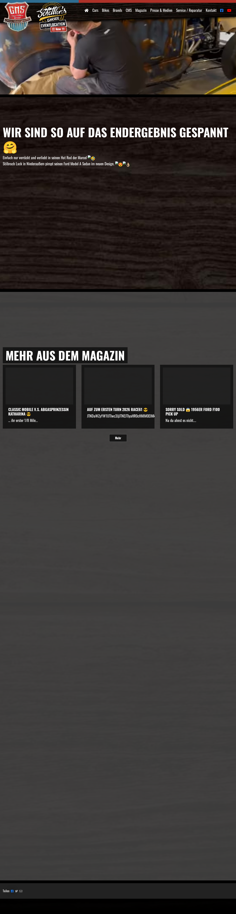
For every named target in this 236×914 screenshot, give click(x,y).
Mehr (118, 438)
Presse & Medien (161, 10)
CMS (129, 10)
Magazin (141, 10)
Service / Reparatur (189, 10)
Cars (95, 10)
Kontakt (211, 10)
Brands (117, 10)
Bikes (105, 10)
